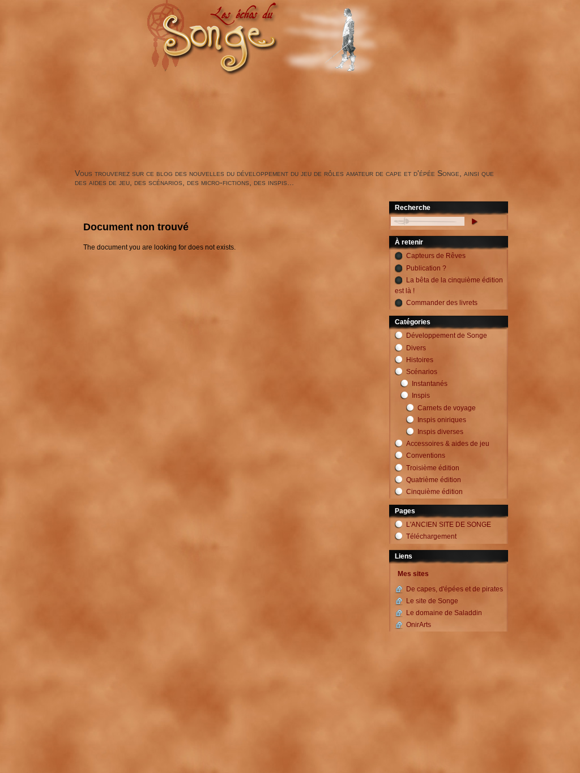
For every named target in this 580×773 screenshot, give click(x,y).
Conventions (425, 455)
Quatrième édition (433, 480)
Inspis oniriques (441, 420)
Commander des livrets (441, 303)
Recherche (412, 208)
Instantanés (429, 384)
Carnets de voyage (446, 408)
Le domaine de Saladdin (444, 613)
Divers (416, 348)
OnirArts (418, 625)
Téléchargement (431, 536)
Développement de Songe (446, 336)
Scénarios (421, 372)
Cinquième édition (434, 492)
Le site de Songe (432, 601)
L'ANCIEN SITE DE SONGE (448, 525)
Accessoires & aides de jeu (447, 444)
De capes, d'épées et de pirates (454, 589)
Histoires (419, 360)
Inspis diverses (440, 432)
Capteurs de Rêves (436, 256)
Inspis (421, 396)
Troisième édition (432, 468)
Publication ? (426, 268)
